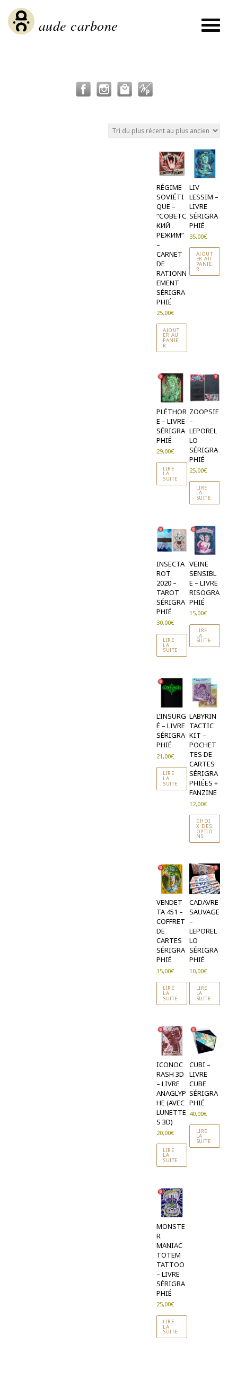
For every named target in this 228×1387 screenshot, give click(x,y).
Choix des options (204, 828)
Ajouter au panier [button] (171, 338)
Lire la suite (170, 473)
